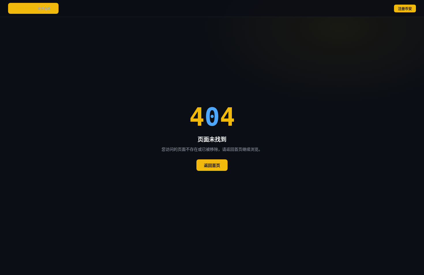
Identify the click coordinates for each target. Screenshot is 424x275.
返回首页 (212, 165)
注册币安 (405, 9)
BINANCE (33, 8)
